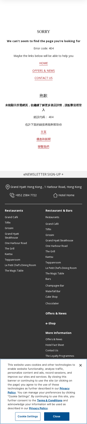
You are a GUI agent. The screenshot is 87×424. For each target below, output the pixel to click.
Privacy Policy (38, 408)
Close (56, 416)
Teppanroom (12, 259)
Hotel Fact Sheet (55, 345)
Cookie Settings (28, 416)
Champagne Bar (55, 285)
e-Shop (51, 323)
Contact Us (52, 350)
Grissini (9, 228)
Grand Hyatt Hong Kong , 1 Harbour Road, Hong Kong (46, 187)
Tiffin (8, 222)
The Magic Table (14, 270)
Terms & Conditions (49, 400)
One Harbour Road (16, 243)
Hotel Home (66, 195)
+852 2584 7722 (26, 195)
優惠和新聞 (43, 139)
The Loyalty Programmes (60, 356)
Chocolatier (52, 303)
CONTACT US (44, 78)
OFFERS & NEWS (43, 70)
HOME (43, 63)
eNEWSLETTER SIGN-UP (42, 174)
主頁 (43, 132)
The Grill (9, 248)
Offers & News (56, 313)
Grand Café (11, 217)
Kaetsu (9, 254)
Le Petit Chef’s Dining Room (20, 265)
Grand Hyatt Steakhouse (59, 240)
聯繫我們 (43, 146)
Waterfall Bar (53, 291)
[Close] (80, 365)
